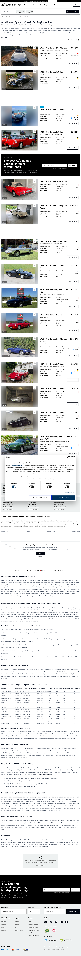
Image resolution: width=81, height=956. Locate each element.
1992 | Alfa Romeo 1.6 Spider (52, 314)
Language (4, 907)
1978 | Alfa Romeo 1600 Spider (53, 181)
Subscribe (72, 165)
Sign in (76, 5)
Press (3, 927)
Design (50, 25)
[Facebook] (45, 922)
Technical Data (28, 25)
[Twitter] (51, 922)
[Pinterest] (56, 922)
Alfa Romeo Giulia (33, 509)
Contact (17, 921)
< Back (3, 16)
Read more (4, 37)
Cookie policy (67, 947)
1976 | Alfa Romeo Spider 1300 (53, 241)
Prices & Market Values (7, 25)
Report (41, 106)
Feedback (17, 924)
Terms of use (52, 947)
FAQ (16, 927)
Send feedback (40, 865)
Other (55, 25)
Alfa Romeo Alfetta (33, 507)
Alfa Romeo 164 (7, 502)
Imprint (46, 947)
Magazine (47, 5)
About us (3, 921)
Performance (44, 25)
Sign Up (40, 556)
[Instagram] (61, 922)
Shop (29, 921)
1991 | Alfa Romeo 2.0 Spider (52, 265)
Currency (31, 907)
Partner (3, 930)
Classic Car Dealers (33, 935)
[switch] (31, 486)
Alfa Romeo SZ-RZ (59, 509)
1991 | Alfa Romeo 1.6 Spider (52, 412)
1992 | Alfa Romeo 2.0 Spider (52, 109)
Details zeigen (68, 492)
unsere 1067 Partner (17, 465)
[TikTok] (66, 922)
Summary (60, 25)
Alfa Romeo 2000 (8, 507)
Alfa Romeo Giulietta (59, 502)
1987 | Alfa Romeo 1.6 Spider (52, 72)
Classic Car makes (33, 927)
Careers (3, 924)
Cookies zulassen (64, 497)
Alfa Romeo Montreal (60, 507)
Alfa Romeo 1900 (8, 504)
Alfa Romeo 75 (32, 504)
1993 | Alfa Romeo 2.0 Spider (52, 132)
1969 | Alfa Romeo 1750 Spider (53, 48)
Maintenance (37, 25)
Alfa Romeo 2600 (8, 509)
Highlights (21, 25)
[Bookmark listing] (34, 47)
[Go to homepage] (11, 5)
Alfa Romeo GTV (58, 504)
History (16, 25)
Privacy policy (59, 947)
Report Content (19, 930)
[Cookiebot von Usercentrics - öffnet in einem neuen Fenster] (68, 457)
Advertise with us (33, 924)
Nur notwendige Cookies (40, 497)
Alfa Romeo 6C (32, 502)
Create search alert (72, 11)
